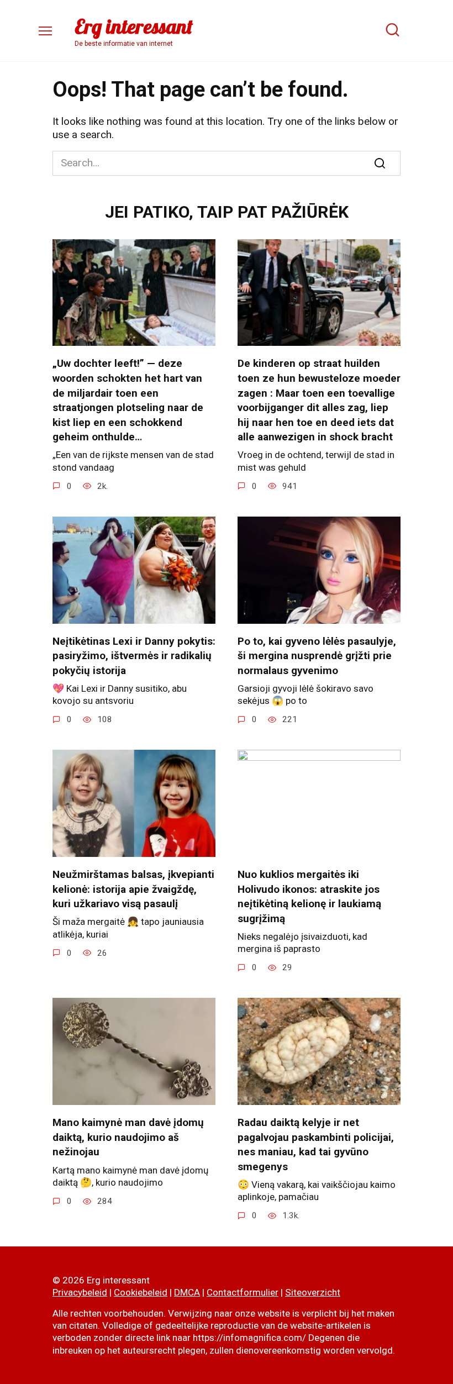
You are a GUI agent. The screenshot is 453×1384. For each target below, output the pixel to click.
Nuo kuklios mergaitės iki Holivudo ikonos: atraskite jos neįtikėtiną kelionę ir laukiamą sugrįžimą (309, 896)
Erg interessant (134, 26)
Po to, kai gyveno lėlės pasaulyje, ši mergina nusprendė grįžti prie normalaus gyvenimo (317, 656)
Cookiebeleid (140, 1292)
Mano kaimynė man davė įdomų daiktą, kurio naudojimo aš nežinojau (128, 1137)
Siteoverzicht (312, 1292)
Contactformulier (242, 1292)
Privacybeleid (79, 1292)
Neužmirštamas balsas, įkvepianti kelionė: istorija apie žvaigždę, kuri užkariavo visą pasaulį (133, 889)
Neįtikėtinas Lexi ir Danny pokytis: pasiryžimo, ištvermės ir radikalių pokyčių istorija (133, 656)
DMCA (187, 1292)
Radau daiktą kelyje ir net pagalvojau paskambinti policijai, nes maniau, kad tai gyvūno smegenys (316, 1144)
